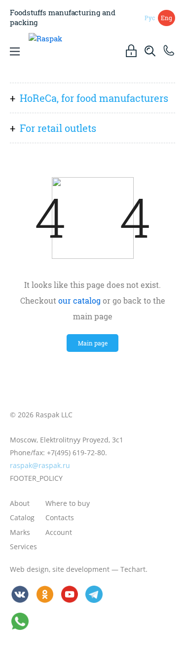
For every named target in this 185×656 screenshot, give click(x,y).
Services (23, 546)
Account (58, 532)
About (20, 503)
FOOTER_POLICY (36, 478)
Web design (29, 569)
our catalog (79, 300)
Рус (150, 18)
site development (81, 569)
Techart (133, 569)
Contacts (59, 517)
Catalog (22, 517)
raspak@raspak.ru (40, 465)
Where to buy (67, 503)
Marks (20, 532)
